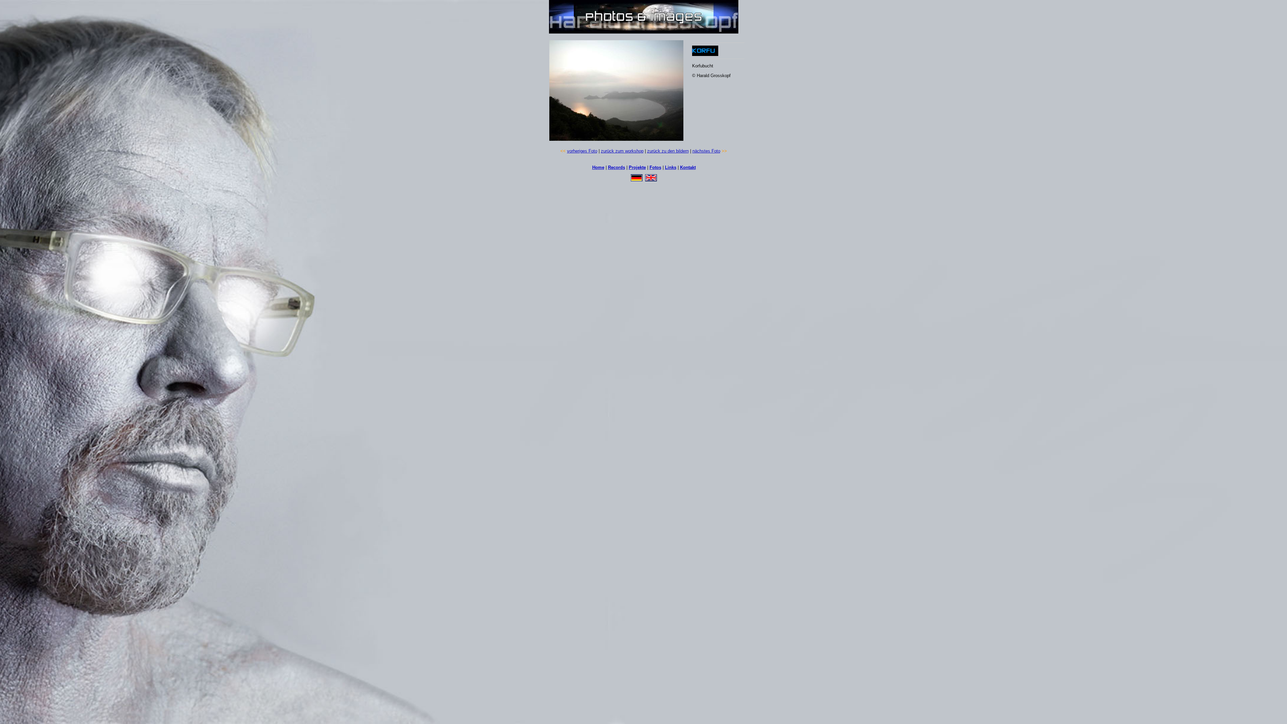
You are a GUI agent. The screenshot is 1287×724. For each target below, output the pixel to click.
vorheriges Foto (582, 151)
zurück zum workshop (622, 151)
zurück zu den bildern (668, 151)
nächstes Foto (706, 151)
